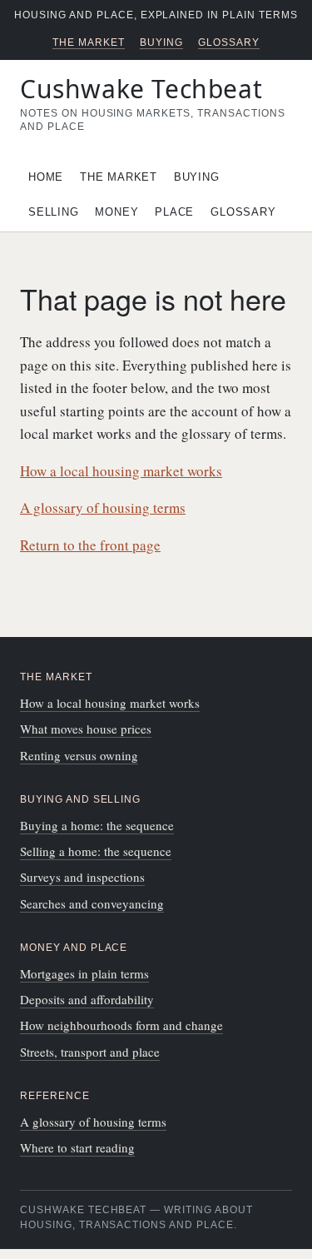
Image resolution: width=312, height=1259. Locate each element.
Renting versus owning (79, 755)
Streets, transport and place (90, 1051)
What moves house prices (85, 728)
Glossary (229, 42)
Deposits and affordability (87, 999)
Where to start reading (77, 1147)
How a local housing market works (121, 470)
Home (45, 177)
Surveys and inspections (82, 876)
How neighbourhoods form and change (121, 1025)
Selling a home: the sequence (95, 851)
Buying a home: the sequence (97, 825)
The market (88, 42)
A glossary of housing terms (103, 507)
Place (174, 212)
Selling (53, 212)
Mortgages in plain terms (84, 973)
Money (116, 212)
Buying (161, 42)
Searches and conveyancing (92, 903)
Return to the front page (90, 545)
